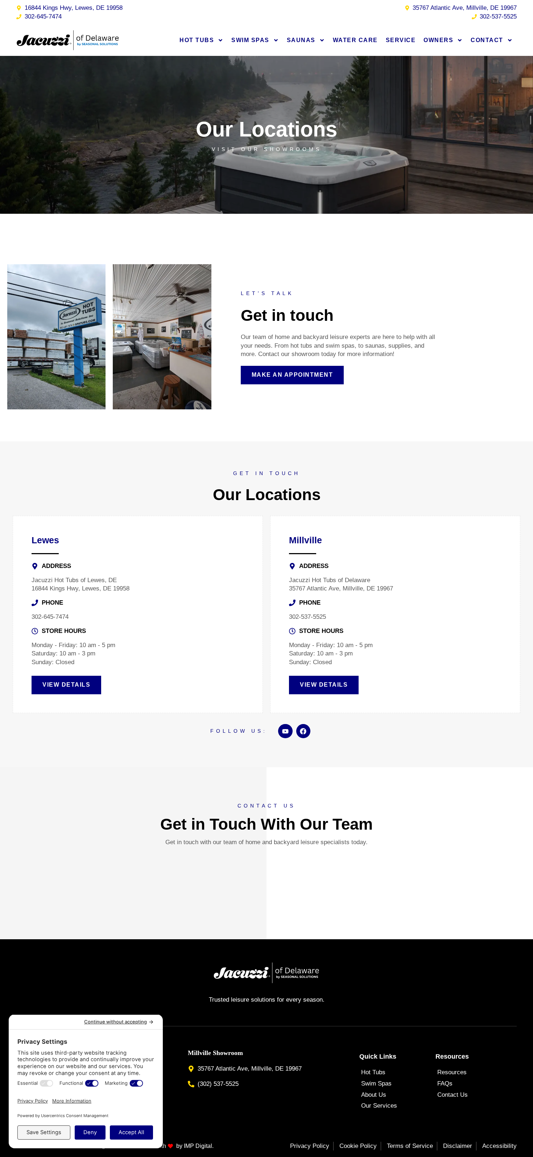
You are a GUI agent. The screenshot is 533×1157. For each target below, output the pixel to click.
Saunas (301, 40)
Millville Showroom (215, 1052)
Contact (487, 40)
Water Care (355, 40)
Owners (438, 40)
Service (401, 40)
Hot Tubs (196, 40)
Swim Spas (250, 40)
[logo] (68, 41)
